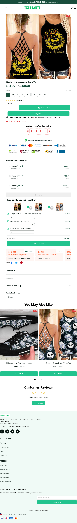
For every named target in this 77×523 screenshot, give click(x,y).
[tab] (37, 75)
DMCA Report (22, 514)
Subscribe (57, 502)
